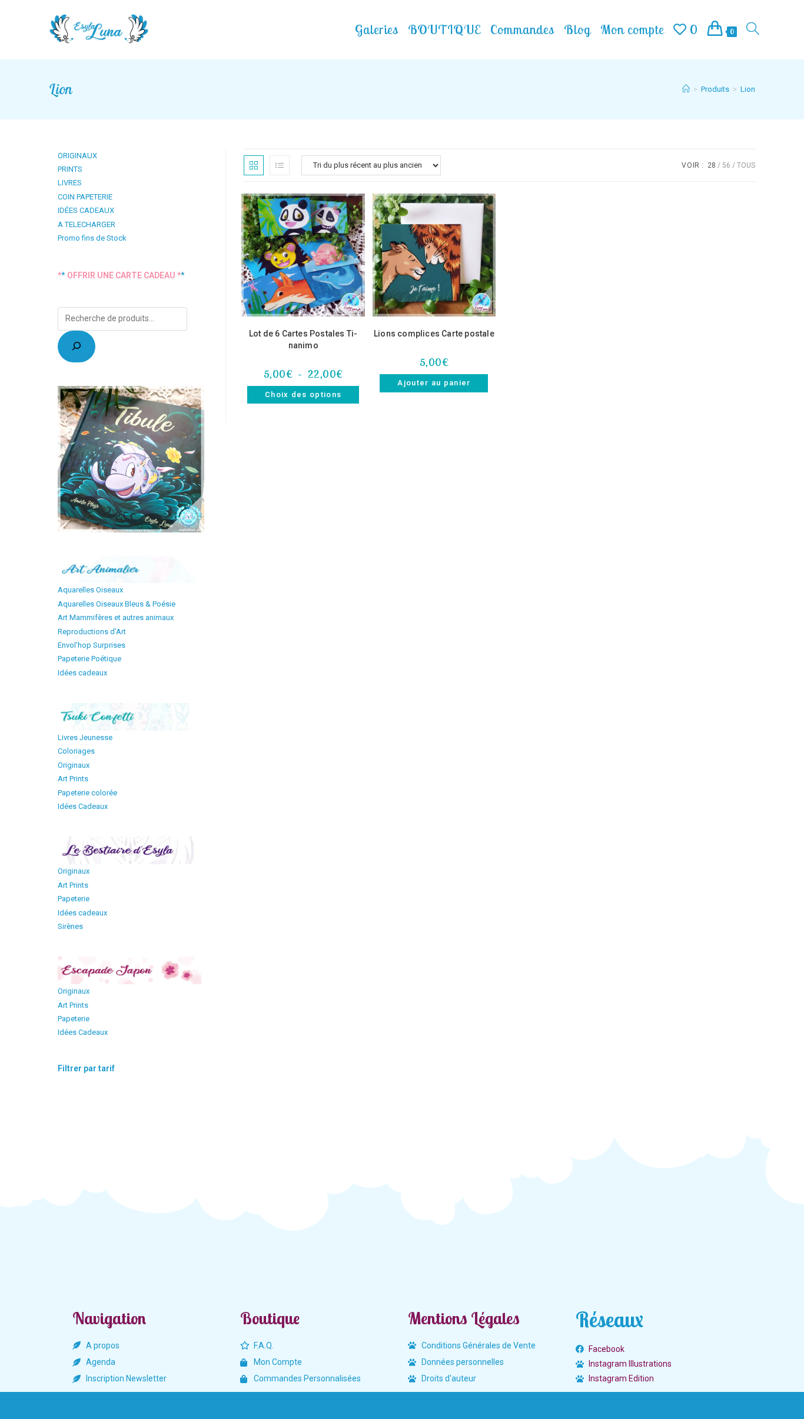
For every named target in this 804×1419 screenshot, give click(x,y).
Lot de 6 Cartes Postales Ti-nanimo (303, 339)
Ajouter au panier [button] (433, 382)
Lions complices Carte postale (434, 333)
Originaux (73, 765)
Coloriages (76, 751)
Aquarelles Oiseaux (90, 589)
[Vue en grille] (254, 165)
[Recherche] (76, 346)
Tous (746, 165)
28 (711, 165)
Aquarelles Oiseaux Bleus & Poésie (116, 603)
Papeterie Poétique (89, 658)
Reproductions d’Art (92, 631)
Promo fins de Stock (92, 238)
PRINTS (70, 169)
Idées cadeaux (82, 672)
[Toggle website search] (753, 29)
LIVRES (70, 182)
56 (726, 165)
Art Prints (73, 778)
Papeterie (73, 898)
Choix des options (303, 394)
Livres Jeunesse (85, 737)
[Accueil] (686, 89)
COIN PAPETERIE (85, 196)
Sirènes (70, 926)
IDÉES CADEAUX (86, 210)
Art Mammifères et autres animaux (116, 617)
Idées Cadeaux (83, 806)
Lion (747, 89)
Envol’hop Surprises (91, 645)
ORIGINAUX (77, 155)
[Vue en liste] (280, 165)
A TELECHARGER (86, 224)
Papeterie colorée (87, 792)
